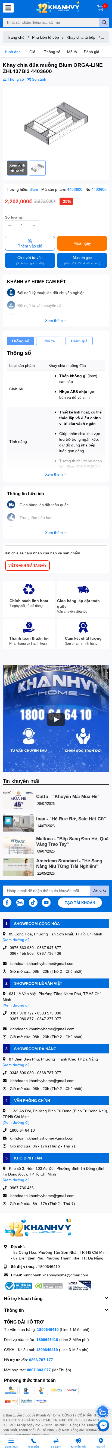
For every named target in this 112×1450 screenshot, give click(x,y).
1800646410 (49, 1266)
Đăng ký (99, 890)
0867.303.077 (39, 1369)
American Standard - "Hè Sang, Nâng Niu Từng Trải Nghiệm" (70, 863)
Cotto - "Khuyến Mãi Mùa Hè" (67, 796)
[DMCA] (49, 1285)
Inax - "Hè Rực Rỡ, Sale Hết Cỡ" (71, 818)
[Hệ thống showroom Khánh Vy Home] (57, 8)
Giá (32, 51)
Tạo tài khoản (80, 902)
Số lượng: (14, 217)
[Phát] (56, 719)
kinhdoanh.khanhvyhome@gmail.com (55, 1275)
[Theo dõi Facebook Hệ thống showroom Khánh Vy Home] (7, 901)
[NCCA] (79, 1285)
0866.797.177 (41, 1359)
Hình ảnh (13, 51)
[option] (56, 123)
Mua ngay (82, 243)
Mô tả (72, 51)
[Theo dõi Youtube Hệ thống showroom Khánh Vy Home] (46, 901)
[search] (104, 22)
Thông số (52, 51)
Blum (34, 189)
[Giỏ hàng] (100, 8)
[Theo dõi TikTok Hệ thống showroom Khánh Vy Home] (33, 901)
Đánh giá (91, 51)
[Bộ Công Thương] (18, 1285)
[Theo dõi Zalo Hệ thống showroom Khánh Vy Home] (20, 901)
